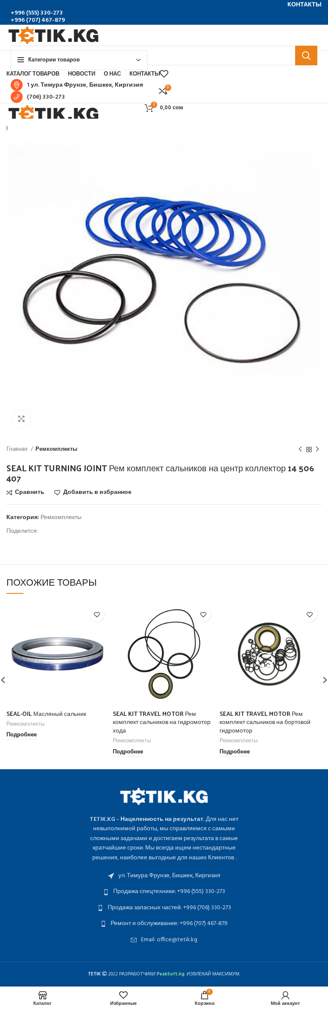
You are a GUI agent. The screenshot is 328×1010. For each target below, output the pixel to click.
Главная (17, 449)
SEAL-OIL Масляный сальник (46, 713)
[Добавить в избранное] (96, 614)
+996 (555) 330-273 (37, 13)
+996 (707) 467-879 (38, 20)
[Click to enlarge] (21, 418)
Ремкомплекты (56, 449)
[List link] (164, 876)
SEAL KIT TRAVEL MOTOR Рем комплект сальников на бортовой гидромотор (265, 722)
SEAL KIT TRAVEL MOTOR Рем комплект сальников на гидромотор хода (162, 722)
